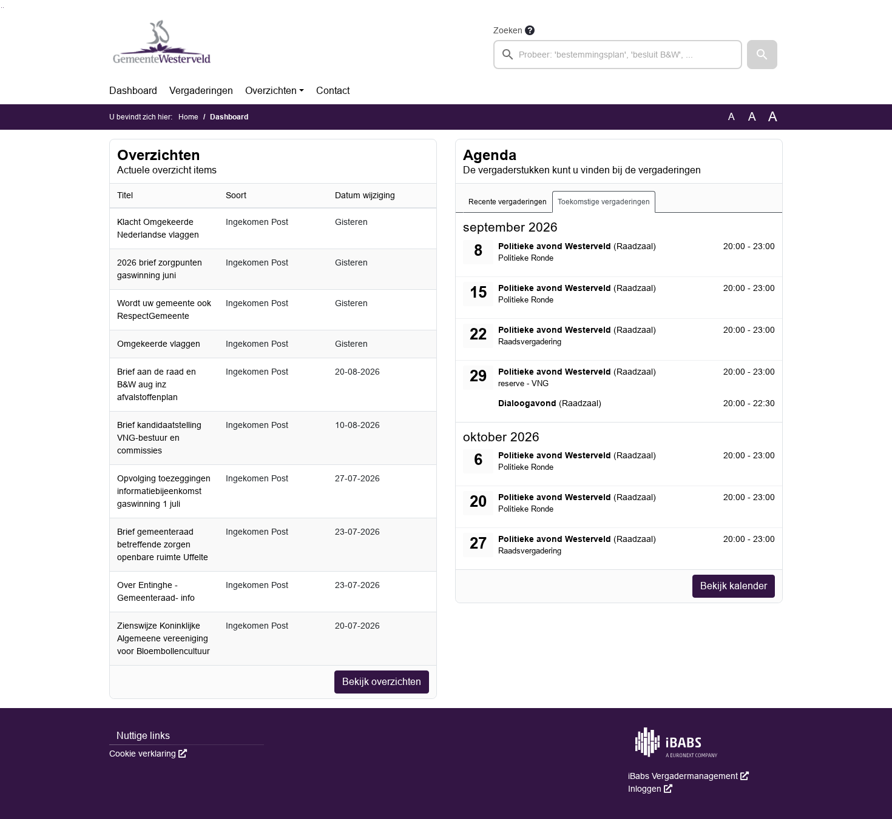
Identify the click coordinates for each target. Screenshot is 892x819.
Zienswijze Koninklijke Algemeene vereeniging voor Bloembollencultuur (163, 638)
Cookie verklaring (148, 753)
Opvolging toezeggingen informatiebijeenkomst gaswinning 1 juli (164, 491)
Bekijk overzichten (381, 682)
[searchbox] (617, 54)
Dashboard (133, 90)
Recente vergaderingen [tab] (507, 202)
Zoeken (507, 30)
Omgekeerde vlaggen (158, 344)
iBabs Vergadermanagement (688, 776)
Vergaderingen (201, 90)
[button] (762, 54)
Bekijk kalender (733, 586)
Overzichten (271, 90)
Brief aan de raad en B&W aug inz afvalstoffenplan (156, 384)
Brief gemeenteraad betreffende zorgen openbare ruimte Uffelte (162, 544)
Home (188, 117)
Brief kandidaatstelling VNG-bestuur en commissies (159, 437)
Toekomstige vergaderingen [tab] (604, 202)
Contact (333, 90)
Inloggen (650, 789)
